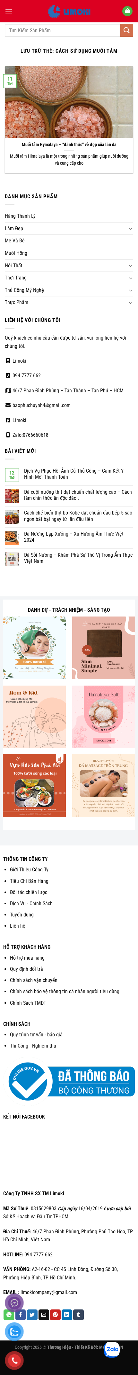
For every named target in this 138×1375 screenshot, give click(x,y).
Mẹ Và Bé (15, 241)
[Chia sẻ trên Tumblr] (78, 1314)
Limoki (18, 361)
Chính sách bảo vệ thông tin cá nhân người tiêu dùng (64, 991)
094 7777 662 (26, 376)
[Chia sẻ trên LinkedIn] (67, 1314)
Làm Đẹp (14, 228)
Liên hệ (17, 926)
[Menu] (9, 11)
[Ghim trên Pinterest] (55, 1314)
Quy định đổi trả (26, 969)
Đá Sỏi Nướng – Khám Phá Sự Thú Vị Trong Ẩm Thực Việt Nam (78, 558)
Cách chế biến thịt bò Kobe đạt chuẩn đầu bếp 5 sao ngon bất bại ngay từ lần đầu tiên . (78, 516)
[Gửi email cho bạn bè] (44, 1314)
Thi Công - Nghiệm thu (33, 1046)
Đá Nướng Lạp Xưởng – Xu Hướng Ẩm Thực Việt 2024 (74, 537)
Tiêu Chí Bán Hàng (29, 881)
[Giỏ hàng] (127, 11)
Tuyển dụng (22, 915)
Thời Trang (16, 278)
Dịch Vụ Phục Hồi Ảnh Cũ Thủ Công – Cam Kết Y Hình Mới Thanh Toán (74, 474)
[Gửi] (126, 30)
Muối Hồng (16, 253)
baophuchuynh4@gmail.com (41, 405)
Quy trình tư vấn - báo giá (36, 1035)
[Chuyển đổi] (130, 228)
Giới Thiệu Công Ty (29, 870)
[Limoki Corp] (69, 11)
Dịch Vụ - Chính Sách (31, 903)
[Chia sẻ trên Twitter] (32, 1314)
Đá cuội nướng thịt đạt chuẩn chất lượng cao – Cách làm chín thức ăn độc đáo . (78, 495)
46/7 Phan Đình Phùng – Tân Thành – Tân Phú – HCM (67, 391)
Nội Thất (13, 266)
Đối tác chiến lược (28, 892)
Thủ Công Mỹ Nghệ (24, 290)
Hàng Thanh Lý (20, 216)
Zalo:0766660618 (29, 435)
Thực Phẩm (16, 302)
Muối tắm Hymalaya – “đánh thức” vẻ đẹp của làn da (69, 144)
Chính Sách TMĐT (28, 1003)
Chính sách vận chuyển (33, 980)
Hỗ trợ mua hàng (27, 958)
